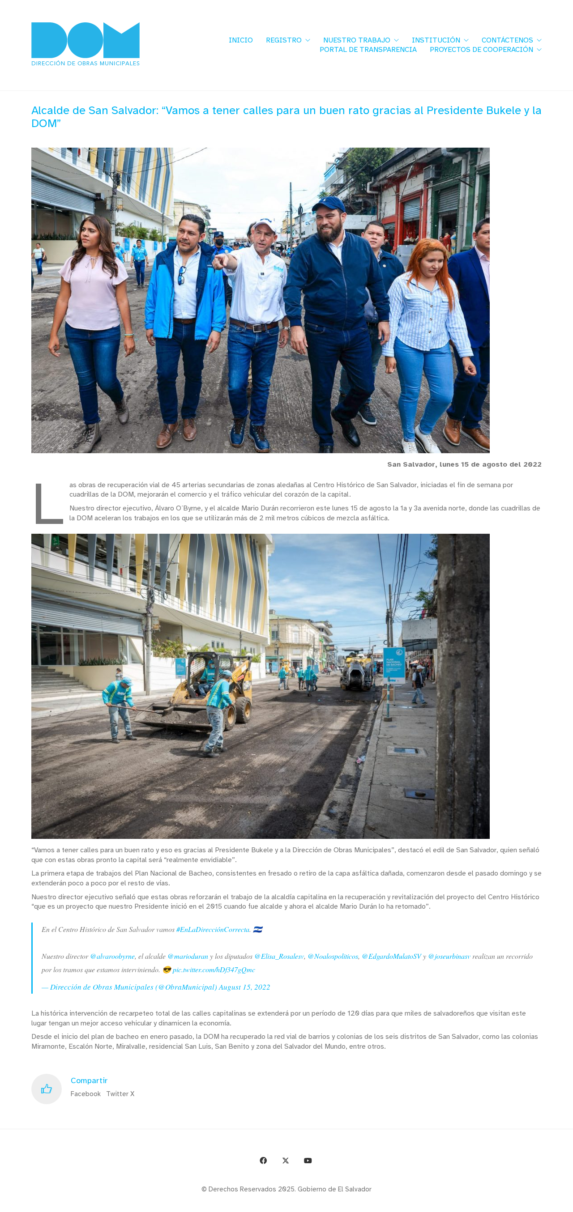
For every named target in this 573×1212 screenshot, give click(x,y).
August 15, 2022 (244, 987)
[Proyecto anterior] (523, 1202)
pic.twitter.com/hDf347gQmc (214, 969)
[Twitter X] (286, 1160)
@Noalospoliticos (333, 956)
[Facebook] (263, 1160)
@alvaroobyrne (112, 956)
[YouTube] (308, 1160)
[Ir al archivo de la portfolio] (543, 1202)
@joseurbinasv (449, 956)
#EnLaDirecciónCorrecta (212, 929)
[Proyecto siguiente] (563, 1202)
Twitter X (120, 1094)
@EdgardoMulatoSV (391, 956)
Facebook (86, 1094)
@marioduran (187, 956)
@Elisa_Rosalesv (279, 956)
